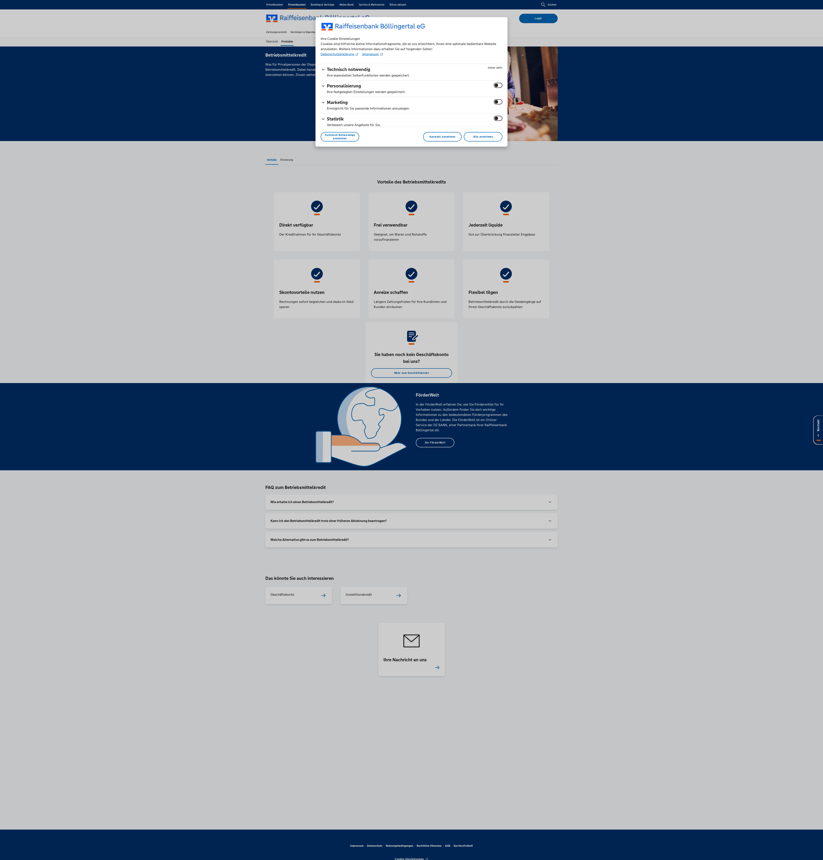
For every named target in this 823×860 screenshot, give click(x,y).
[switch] (498, 85)
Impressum (371, 54)
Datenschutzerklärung (338, 54)
